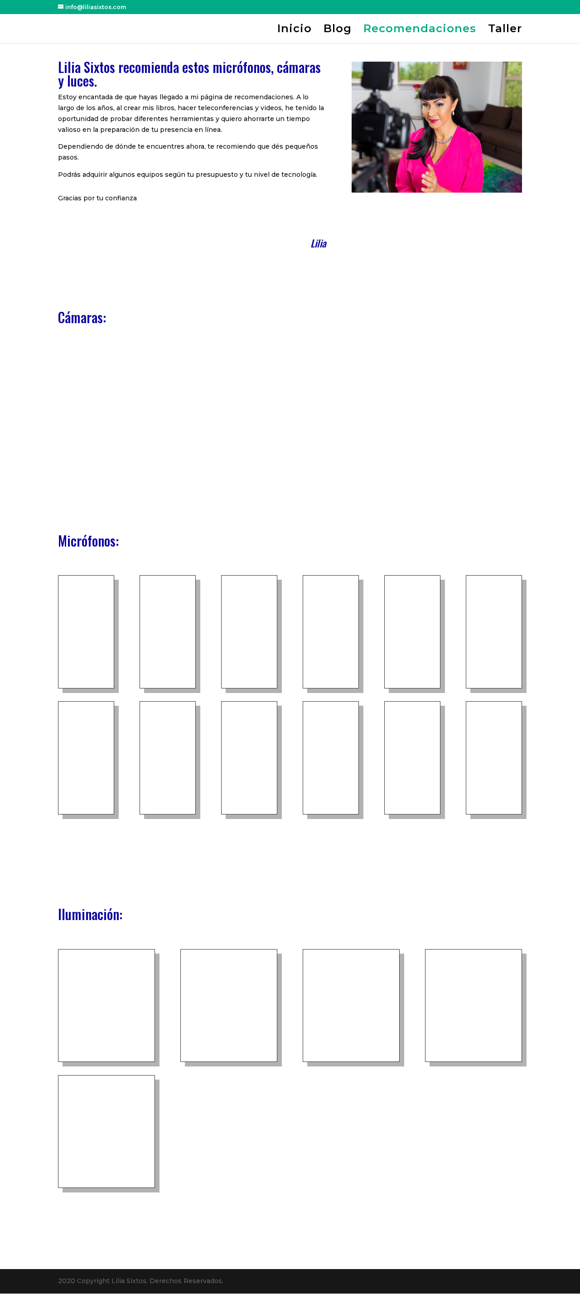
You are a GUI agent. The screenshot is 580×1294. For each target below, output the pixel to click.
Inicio (294, 30)
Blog (338, 30)
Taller (505, 30)
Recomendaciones (419, 30)
